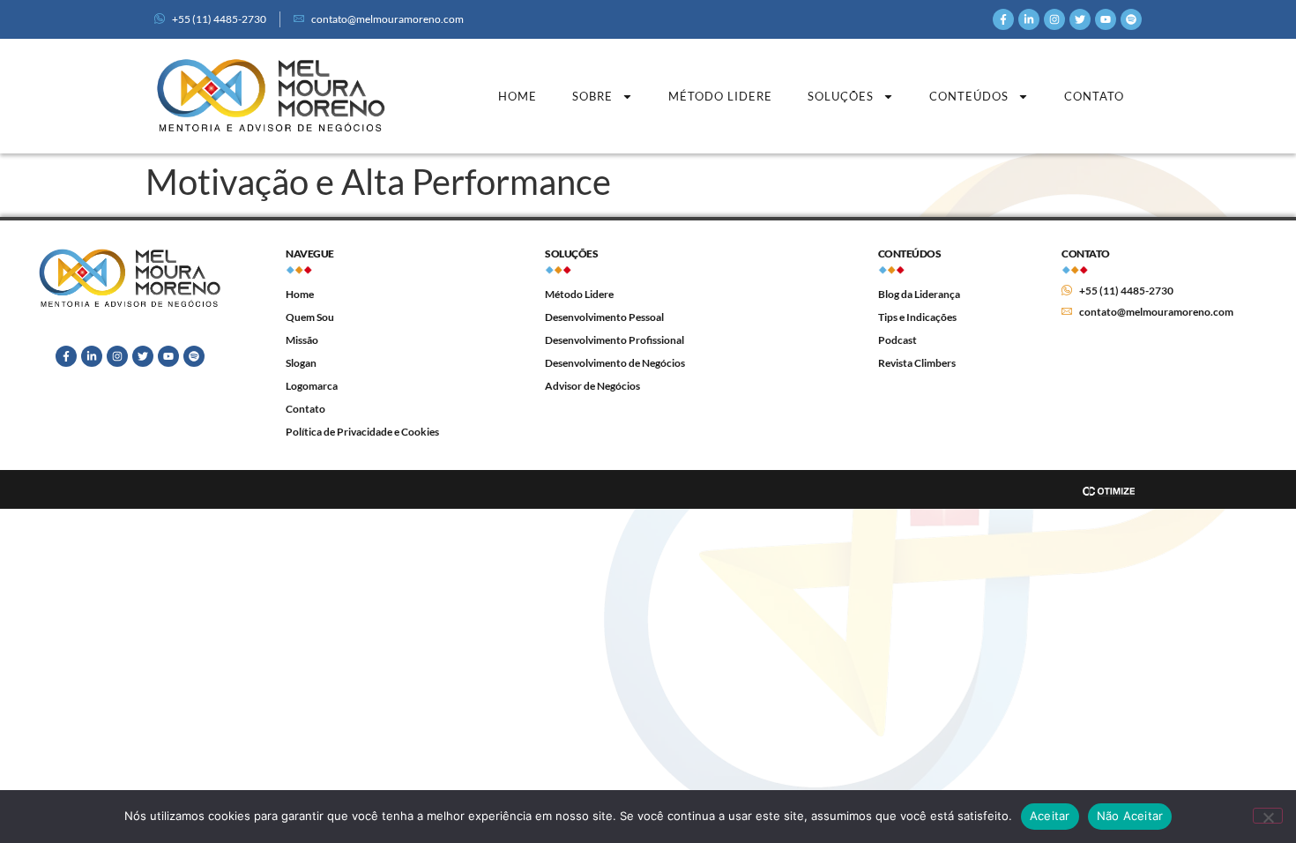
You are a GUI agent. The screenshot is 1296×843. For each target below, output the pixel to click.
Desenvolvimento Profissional (614, 340)
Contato (1094, 96)
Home (517, 96)
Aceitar (1050, 816)
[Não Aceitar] (1268, 816)
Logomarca (312, 385)
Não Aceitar (1130, 816)
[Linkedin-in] (1028, 19)
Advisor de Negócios (592, 385)
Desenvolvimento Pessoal (604, 317)
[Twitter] (1080, 19)
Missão (302, 340)
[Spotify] (1131, 19)
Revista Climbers (917, 362)
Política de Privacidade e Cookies (362, 431)
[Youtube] (1105, 19)
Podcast (897, 340)
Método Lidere (720, 96)
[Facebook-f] (1003, 19)
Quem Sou (310, 317)
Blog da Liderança (919, 294)
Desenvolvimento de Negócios (615, 362)
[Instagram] (1054, 19)
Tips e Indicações (917, 317)
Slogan (301, 362)
